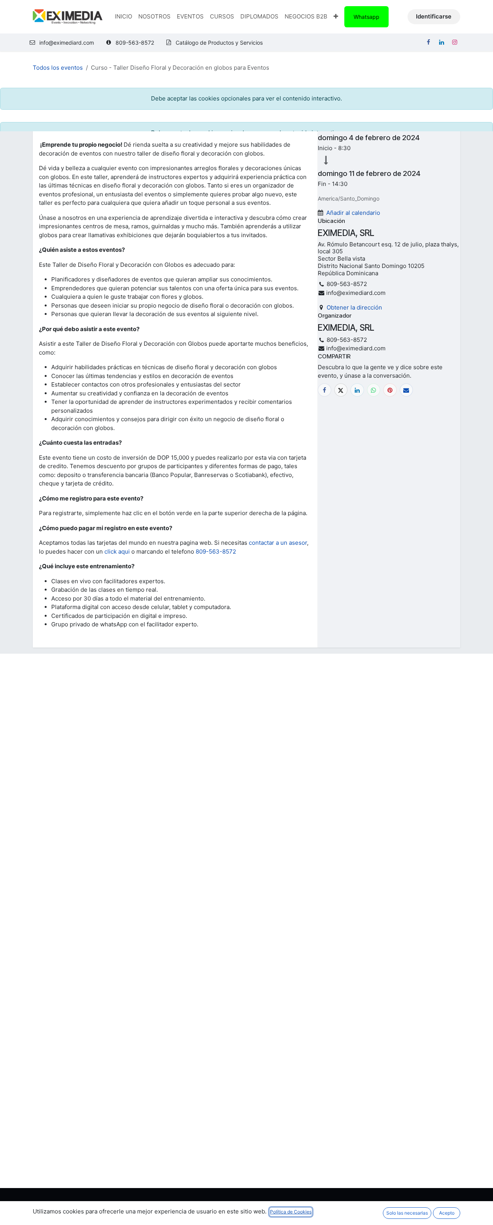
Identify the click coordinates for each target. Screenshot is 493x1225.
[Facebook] (428, 42)
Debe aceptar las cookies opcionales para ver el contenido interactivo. (246, 98)
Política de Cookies (291, 1212)
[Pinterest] (390, 390)
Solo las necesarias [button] (407, 1213)
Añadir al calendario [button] (353, 212)
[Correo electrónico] (406, 390)
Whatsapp (366, 16)
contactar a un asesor (278, 542)
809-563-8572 (216, 551)
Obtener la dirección (354, 307)
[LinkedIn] (441, 42)
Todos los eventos (58, 67)
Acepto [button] (446, 1213)
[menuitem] (123, 16)
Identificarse (433, 16)
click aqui (117, 551)
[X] (341, 390)
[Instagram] (454, 42)
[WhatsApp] (374, 390)
